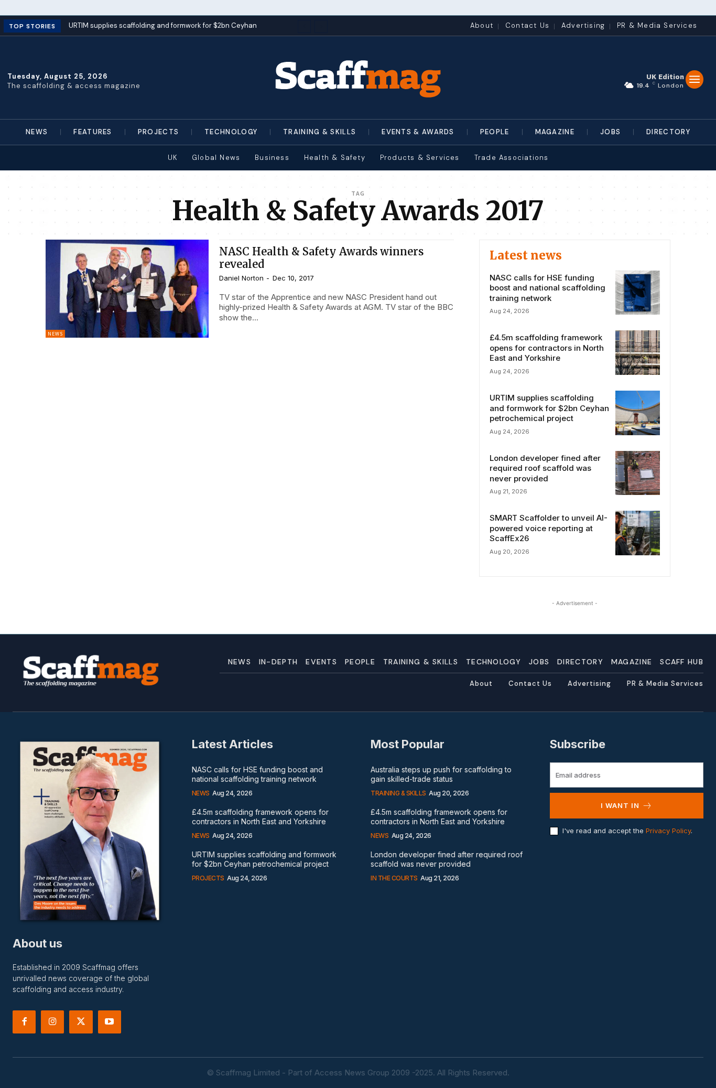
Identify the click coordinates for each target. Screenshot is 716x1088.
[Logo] (358, 77)
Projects (208, 878)
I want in (620, 805)
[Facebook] (24, 1021)
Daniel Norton (241, 278)
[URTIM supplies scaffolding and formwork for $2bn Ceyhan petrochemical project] (637, 413)
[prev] (304, 26)
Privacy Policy (668, 830)
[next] (321, 26)
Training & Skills (398, 793)
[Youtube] (109, 1021)
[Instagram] (52, 1021)
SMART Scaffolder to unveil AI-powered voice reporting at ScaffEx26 (548, 528)
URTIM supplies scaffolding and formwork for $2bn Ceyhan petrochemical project (549, 408)
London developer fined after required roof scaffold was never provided (545, 468)
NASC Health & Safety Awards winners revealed (321, 258)
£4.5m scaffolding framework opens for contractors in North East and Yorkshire (547, 347)
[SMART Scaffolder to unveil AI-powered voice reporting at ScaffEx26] (637, 533)
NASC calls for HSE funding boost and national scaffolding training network (547, 288)
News (55, 333)
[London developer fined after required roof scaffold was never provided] (637, 473)
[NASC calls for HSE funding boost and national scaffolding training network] (637, 293)
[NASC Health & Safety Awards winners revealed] (127, 289)
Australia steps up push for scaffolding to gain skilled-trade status (441, 774)
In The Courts (394, 878)
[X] (80, 1021)
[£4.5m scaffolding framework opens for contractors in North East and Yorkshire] (637, 352)
